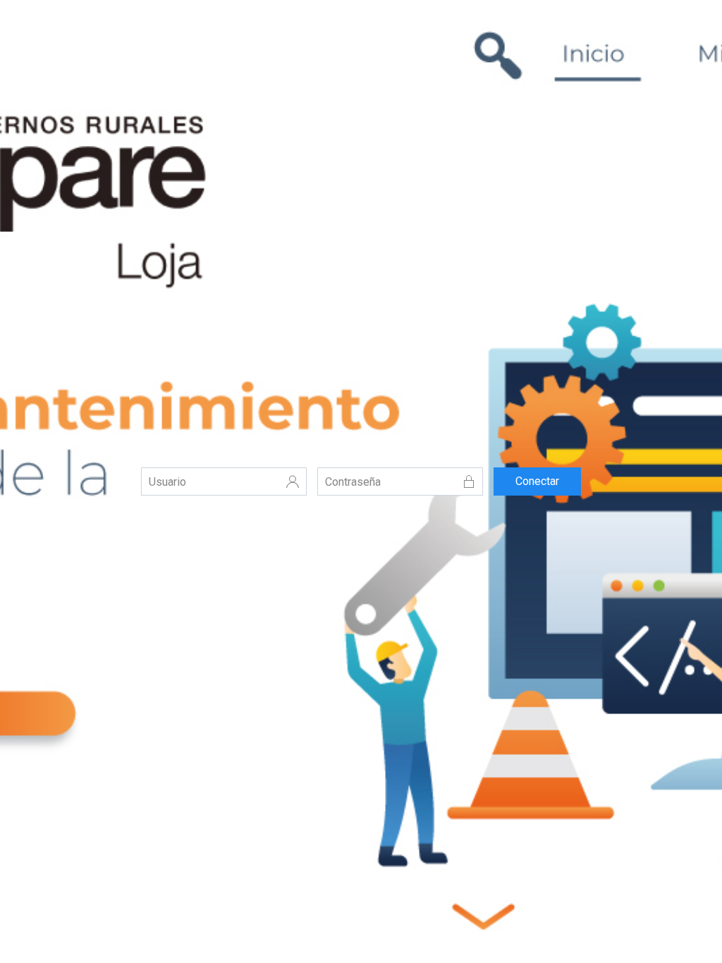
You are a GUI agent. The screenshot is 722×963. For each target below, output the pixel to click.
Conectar (537, 481)
